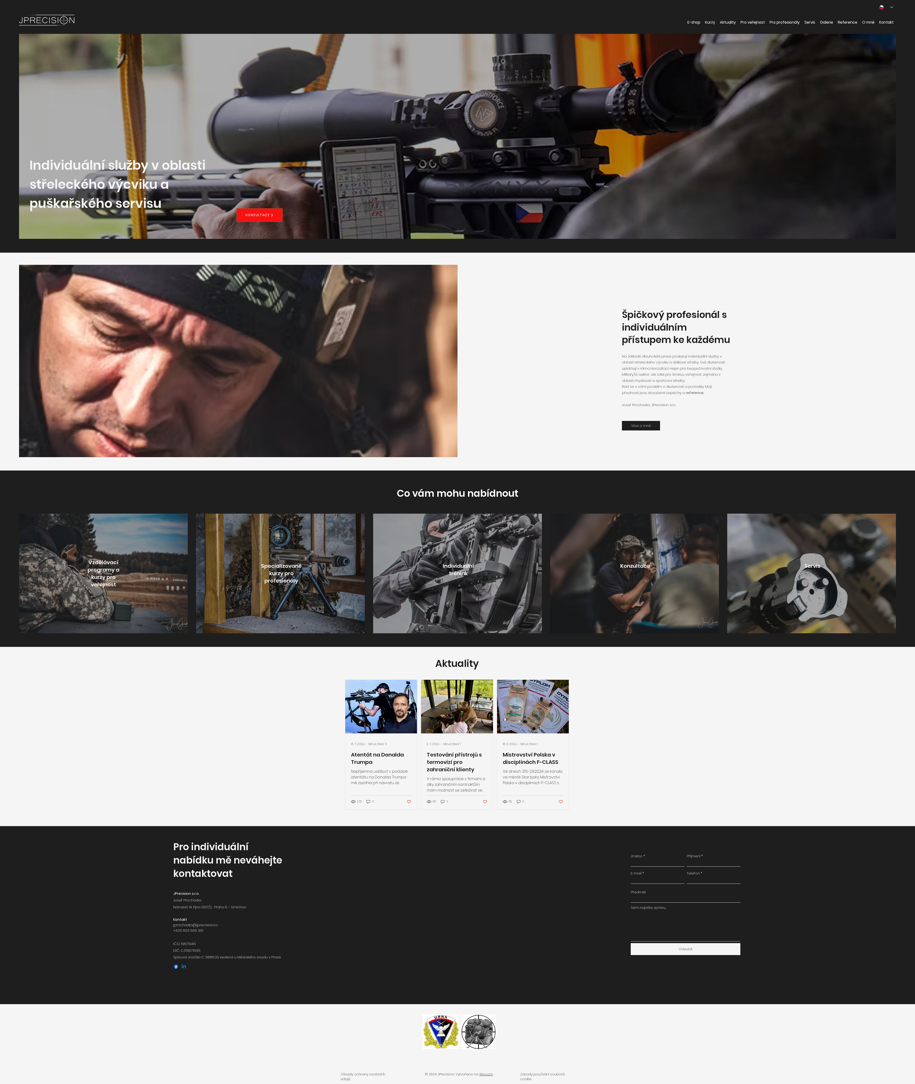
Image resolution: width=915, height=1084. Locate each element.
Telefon (693, 873)
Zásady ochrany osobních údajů (363, 1076)
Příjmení (693, 856)
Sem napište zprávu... (648, 907)
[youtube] (184, 966)
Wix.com (486, 1074)
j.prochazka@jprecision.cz (195, 924)
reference (695, 392)
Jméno (636, 856)
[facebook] (176, 966)
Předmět (638, 892)
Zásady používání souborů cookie (542, 1076)
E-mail (636, 873)
